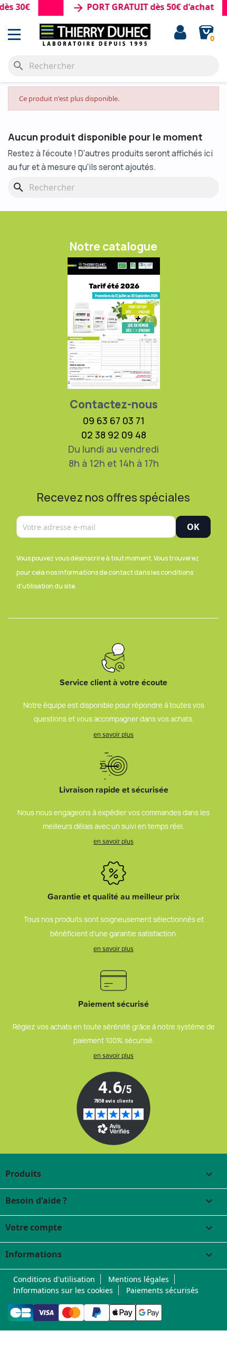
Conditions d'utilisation (54, 1279)
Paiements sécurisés (162, 1290)
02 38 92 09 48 (113, 434)
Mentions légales (138, 1279)
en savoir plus (113, 734)
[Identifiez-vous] (180, 33)
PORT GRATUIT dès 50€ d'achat (138, 8)
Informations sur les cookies (63, 1290)
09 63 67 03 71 (114, 420)
